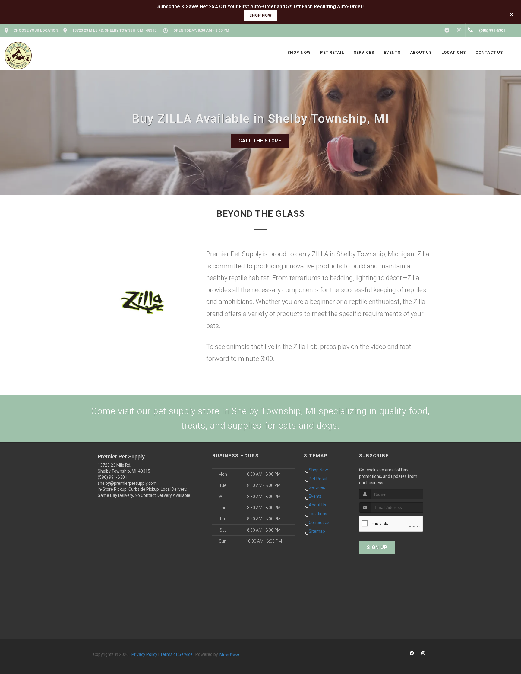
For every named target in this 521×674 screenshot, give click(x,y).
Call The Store (259, 141)
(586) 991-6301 (112, 477)
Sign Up (377, 547)
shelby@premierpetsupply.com (127, 483)
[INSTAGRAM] (459, 30)
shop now (260, 15)
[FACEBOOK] (447, 30)
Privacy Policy (144, 654)
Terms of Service (176, 654)
